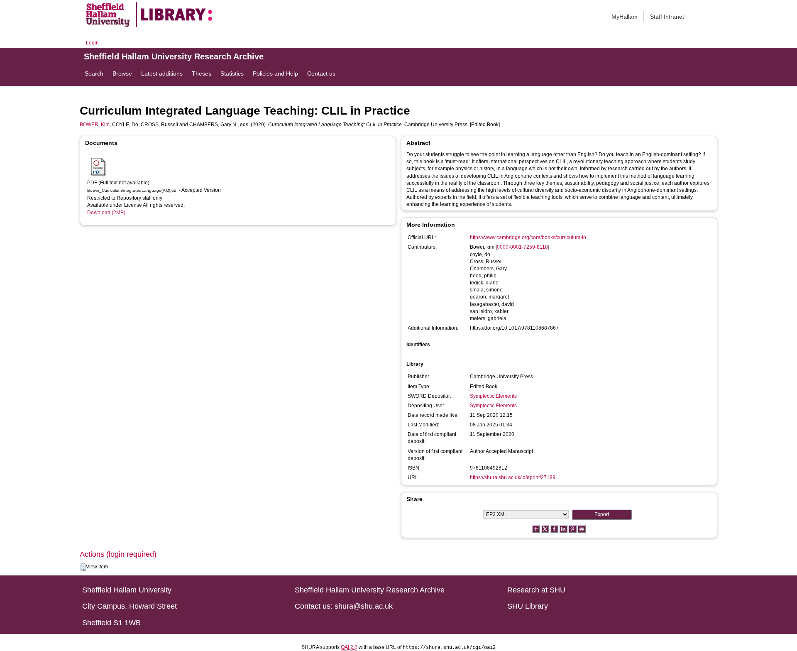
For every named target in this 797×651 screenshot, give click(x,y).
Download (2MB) (106, 212)
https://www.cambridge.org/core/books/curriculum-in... (530, 237)
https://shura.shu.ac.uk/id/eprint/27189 (512, 477)
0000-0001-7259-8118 (522, 247)
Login (92, 43)
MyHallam (624, 16)
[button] (83, 567)
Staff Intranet (667, 16)
